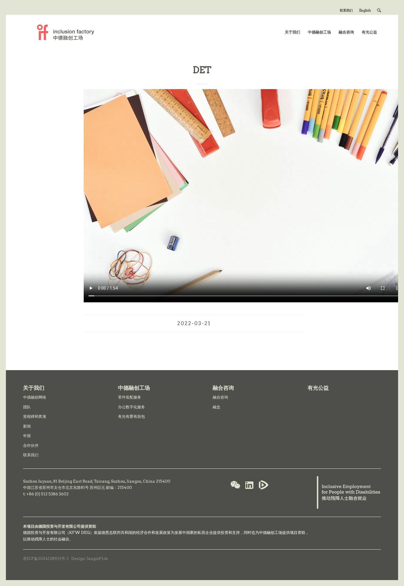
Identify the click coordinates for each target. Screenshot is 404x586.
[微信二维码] (235, 485)
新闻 (27, 426)
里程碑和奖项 (34, 416)
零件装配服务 (129, 397)
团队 (27, 407)
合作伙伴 (30, 445)
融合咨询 (220, 397)
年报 (27, 436)
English (365, 10)
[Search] (379, 10)
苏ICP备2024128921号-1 (46, 558)
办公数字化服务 (131, 407)
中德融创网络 (34, 397)
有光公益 (318, 388)
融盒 (216, 407)
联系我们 (346, 10)
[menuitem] (346, 10)
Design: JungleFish (89, 558)
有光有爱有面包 (131, 416)
